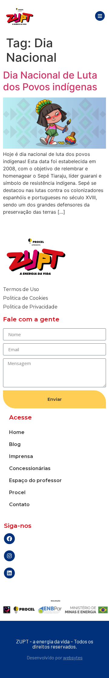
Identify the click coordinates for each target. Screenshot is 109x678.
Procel (17, 492)
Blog (15, 444)
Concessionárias (30, 468)
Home (17, 432)
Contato (19, 504)
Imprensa (21, 456)
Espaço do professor (35, 480)
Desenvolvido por (55, 657)
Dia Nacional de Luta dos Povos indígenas (50, 80)
